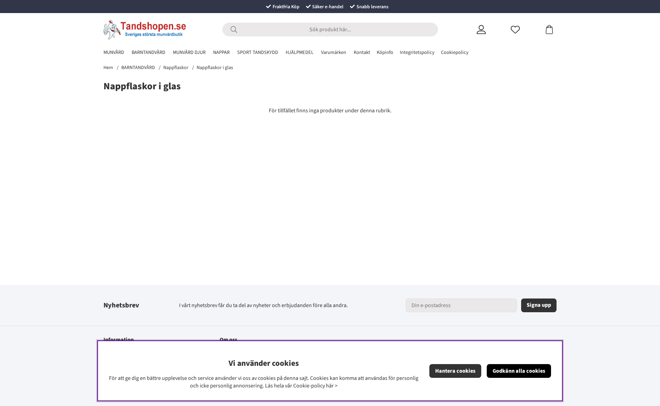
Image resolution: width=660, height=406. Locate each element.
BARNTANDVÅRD (148, 52)
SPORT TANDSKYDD (257, 52)
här (330, 386)
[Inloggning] (489, 29)
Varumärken (333, 52)
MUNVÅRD (113, 52)
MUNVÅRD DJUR (189, 52)
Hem (108, 67)
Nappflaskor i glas (215, 67)
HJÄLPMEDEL (300, 52)
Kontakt (362, 52)
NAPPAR (221, 52)
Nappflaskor (175, 67)
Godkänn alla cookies (519, 371)
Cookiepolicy (455, 52)
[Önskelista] (523, 29)
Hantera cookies (455, 371)
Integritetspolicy (417, 52)
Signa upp (539, 305)
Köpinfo (385, 52)
